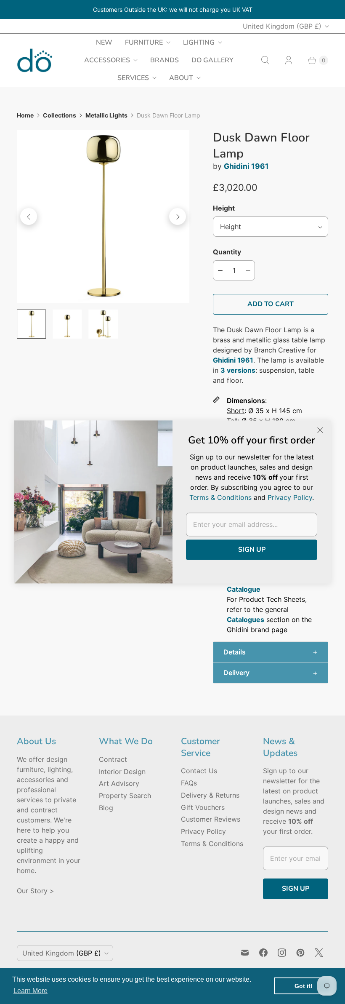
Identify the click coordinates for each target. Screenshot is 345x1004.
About (181, 78)
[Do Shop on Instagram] (282, 952)
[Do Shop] (35, 60)
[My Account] (288, 60)
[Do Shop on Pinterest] (300, 952)
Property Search (125, 795)
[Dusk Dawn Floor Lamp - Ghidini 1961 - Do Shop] (103, 216)
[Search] (265, 60)
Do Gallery (212, 60)
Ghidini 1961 (246, 166)
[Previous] (28, 216)
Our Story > (35, 891)
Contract (113, 759)
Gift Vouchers (203, 807)
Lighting (199, 42)
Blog (106, 808)
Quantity (227, 252)
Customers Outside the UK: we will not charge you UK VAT (172, 9)
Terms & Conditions (212, 843)
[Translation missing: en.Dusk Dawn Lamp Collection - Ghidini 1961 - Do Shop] (103, 324)
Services (133, 78)
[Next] (177, 216)
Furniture (144, 42)
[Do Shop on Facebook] (263, 952)
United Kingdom (282, 26)
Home (25, 115)
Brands (164, 60)
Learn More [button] (30, 990)
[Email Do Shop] (245, 952)
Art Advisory (119, 783)
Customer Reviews (210, 819)
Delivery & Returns (210, 795)
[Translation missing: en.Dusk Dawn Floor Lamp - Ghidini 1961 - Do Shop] (31, 324)
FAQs (189, 783)
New (104, 42)
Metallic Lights (106, 115)
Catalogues (245, 619)
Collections (59, 115)
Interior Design (122, 771)
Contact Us (199, 770)
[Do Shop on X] (319, 952)
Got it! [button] (304, 986)
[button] (270, 652)
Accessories (107, 60)
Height (224, 208)
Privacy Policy (203, 831)
